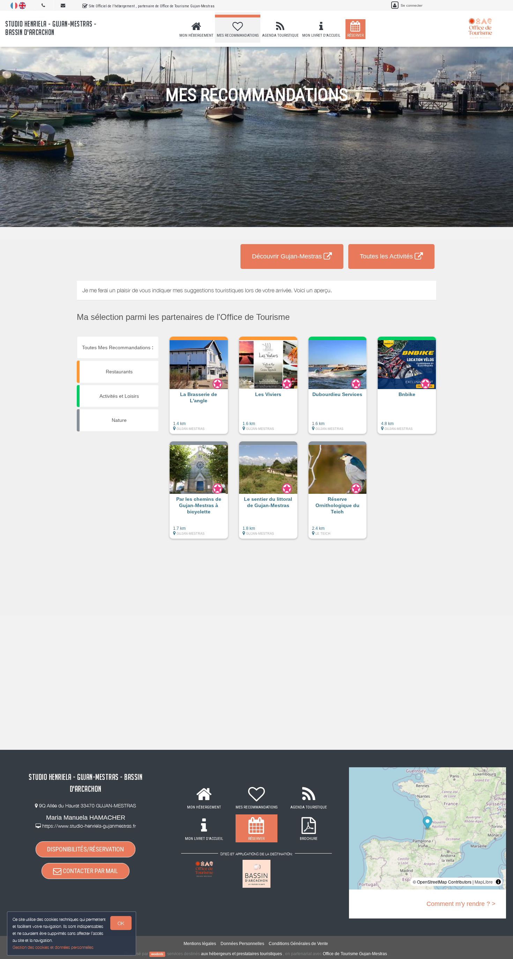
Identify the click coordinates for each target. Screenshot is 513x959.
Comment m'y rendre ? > (461, 903)
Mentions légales (200, 943)
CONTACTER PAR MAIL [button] (89, 870)
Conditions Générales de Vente (298, 943)
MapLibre (484, 882)
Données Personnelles (242, 943)
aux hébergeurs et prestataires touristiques (241, 953)
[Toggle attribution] (498, 882)
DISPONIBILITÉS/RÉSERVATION (85, 849)
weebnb (157, 954)
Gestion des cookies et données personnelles (53, 947)
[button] (198, 388)
